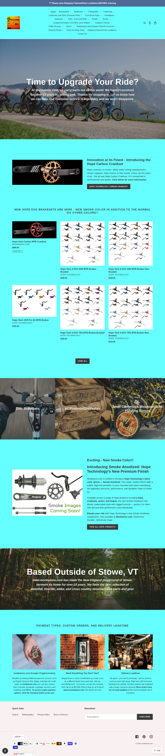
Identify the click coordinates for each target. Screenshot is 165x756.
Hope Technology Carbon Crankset (108, 187)
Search (15, 714)
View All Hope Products (102, 527)
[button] (5, 751)
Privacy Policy (44, 714)
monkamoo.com (147, 743)
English (20, 754)
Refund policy (28, 714)
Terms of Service (60, 714)
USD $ (17, 737)
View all (82, 361)
